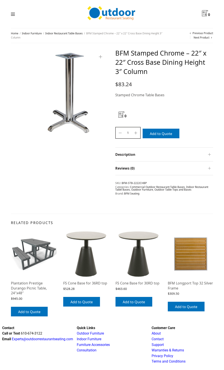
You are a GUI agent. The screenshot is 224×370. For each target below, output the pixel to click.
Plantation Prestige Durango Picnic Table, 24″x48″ (29, 288)
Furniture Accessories (93, 345)
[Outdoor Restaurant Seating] (112, 14)
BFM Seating (131, 193)
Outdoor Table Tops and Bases (172, 189)
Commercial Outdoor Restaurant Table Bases (157, 187)
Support (158, 345)
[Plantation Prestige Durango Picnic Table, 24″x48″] (34, 254)
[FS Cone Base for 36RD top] (86, 254)
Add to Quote (161, 133)
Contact (158, 339)
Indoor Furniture (32, 33)
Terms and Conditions (169, 361)
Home (14, 33)
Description (125, 154)
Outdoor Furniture (142, 189)
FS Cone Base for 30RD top (137, 283)
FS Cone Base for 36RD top (85, 283)
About (156, 333)
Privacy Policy (162, 356)
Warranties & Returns (168, 350)
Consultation (86, 350)
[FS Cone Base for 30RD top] (138, 254)
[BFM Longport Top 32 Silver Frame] (191, 254)
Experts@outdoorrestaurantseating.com (42, 339)
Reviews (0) (125, 168)
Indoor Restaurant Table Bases (64, 33)
